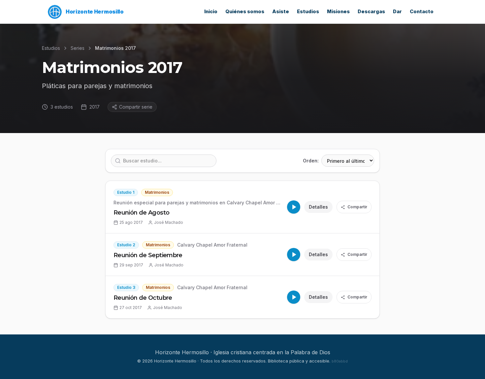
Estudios (308, 12)
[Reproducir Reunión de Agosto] (293, 207)
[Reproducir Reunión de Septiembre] (293, 254)
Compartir (354, 207)
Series (77, 48)
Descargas (371, 12)
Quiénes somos (244, 12)
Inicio (210, 12)
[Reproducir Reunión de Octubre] (293, 297)
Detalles (318, 207)
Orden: (311, 160)
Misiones (338, 12)
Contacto (422, 12)
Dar (397, 12)
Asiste (280, 12)
